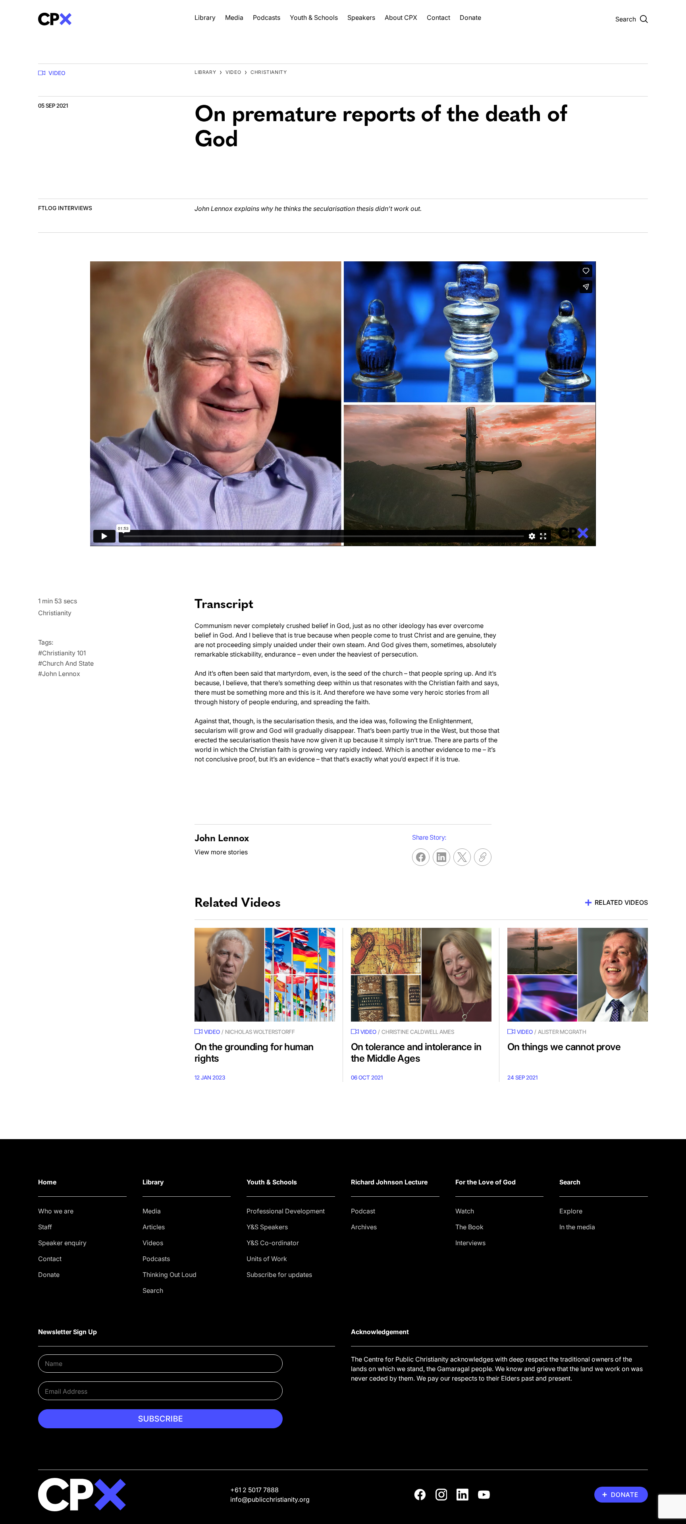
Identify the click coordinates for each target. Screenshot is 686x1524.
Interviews (470, 1243)
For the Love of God (485, 1182)
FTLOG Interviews (65, 208)
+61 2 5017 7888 (254, 1490)
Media (234, 17)
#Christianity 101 (62, 653)
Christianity (269, 72)
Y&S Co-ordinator (273, 1243)
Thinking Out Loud (170, 1275)
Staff (45, 1227)
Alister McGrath (562, 1031)
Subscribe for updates (279, 1275)
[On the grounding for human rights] (265, 975)
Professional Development (286, 1211)
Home (47, 1182)
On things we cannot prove (563, 1047)
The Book (469, 1227)
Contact (438, 17)
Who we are (55, 1211)
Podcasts (266, 17)
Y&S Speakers (267, 1227)
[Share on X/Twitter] (462, 857)
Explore (570, 1211)
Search (153, 1290)
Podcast (363, 1211)
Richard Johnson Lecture (389, 1182)
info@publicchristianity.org (270, 1499)
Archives (364, 1227)
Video (57, 73)
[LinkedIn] (462, 1495)
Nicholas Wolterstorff (260, 1031)
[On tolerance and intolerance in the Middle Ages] (421, 975)
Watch (464, 1211)
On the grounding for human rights (254, 1052)
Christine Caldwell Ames (418, 1031)
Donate (470, 17)
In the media (577, 1227)
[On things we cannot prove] (577, 975)
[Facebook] (420, 1495)
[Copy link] (482, 857)
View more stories (221, 852)
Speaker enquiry (62, 1243)
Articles (154, 1227)
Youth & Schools (314, 17)
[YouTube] (484, 1495)
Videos (153, 1243)
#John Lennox (59, 674)
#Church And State (66, 663)
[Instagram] (441, 1495)
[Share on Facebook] (421, 857)
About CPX (401, 17)
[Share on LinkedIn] (441, 857)
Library (205, 17)
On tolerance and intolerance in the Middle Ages (416, 1052)
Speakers (361, 17)
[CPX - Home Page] (108, 19)
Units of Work (267, 1259)
